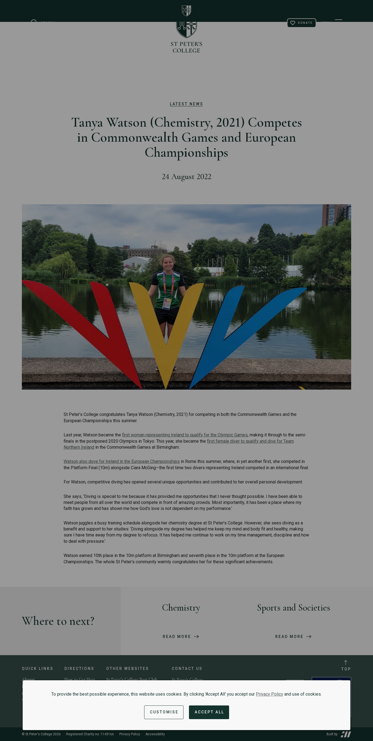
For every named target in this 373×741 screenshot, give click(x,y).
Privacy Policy (269, 694)
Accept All (209, 712)
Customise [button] (164, 712)
